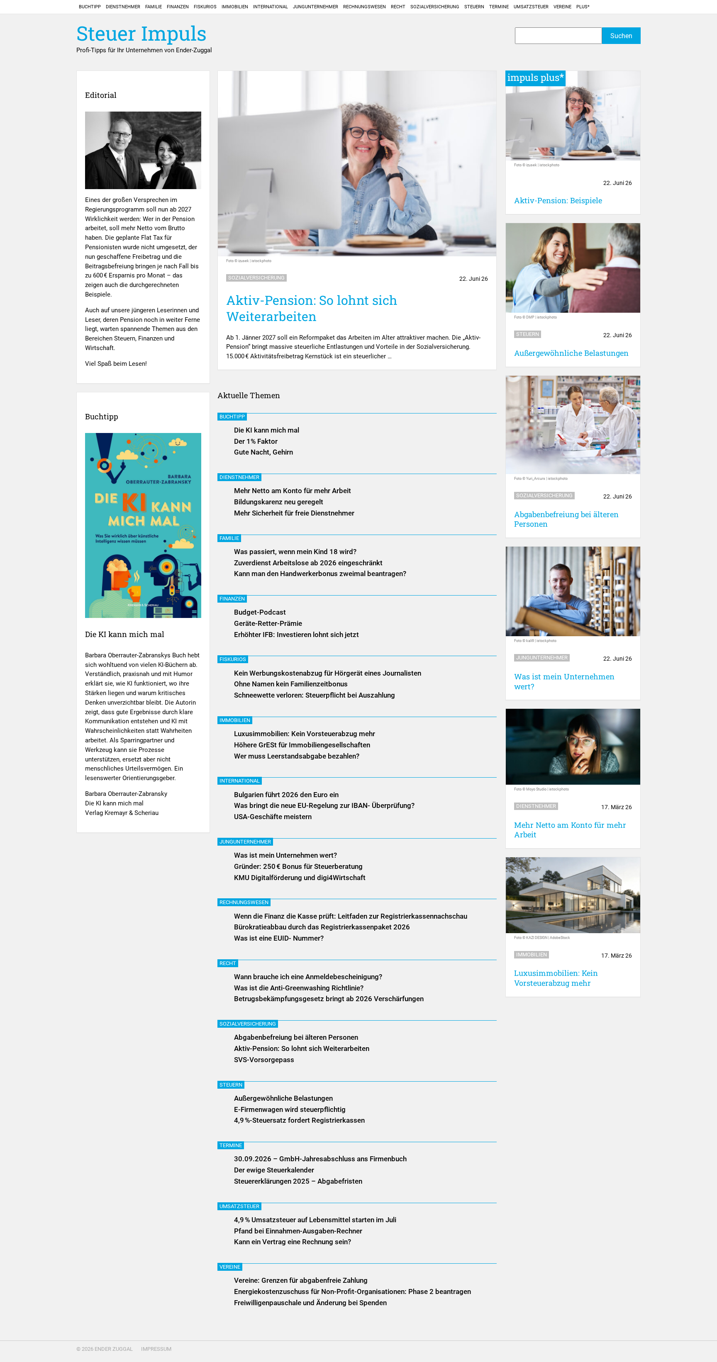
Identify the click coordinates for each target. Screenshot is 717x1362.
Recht (398, 7)
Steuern (474, 7)
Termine (499, 7)
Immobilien (235, 7)
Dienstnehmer (123, 7)
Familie (153, 7)
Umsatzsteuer (531, 7)
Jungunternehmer (315, 7)
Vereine (562, 7)
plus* (583, 7)
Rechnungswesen (364, 7)
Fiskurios (205, 7)
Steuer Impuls (141, 33)
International (270, 7)
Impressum (156, 1349)
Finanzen (178, 7)
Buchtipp (90, 7)
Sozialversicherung (434, 7)
